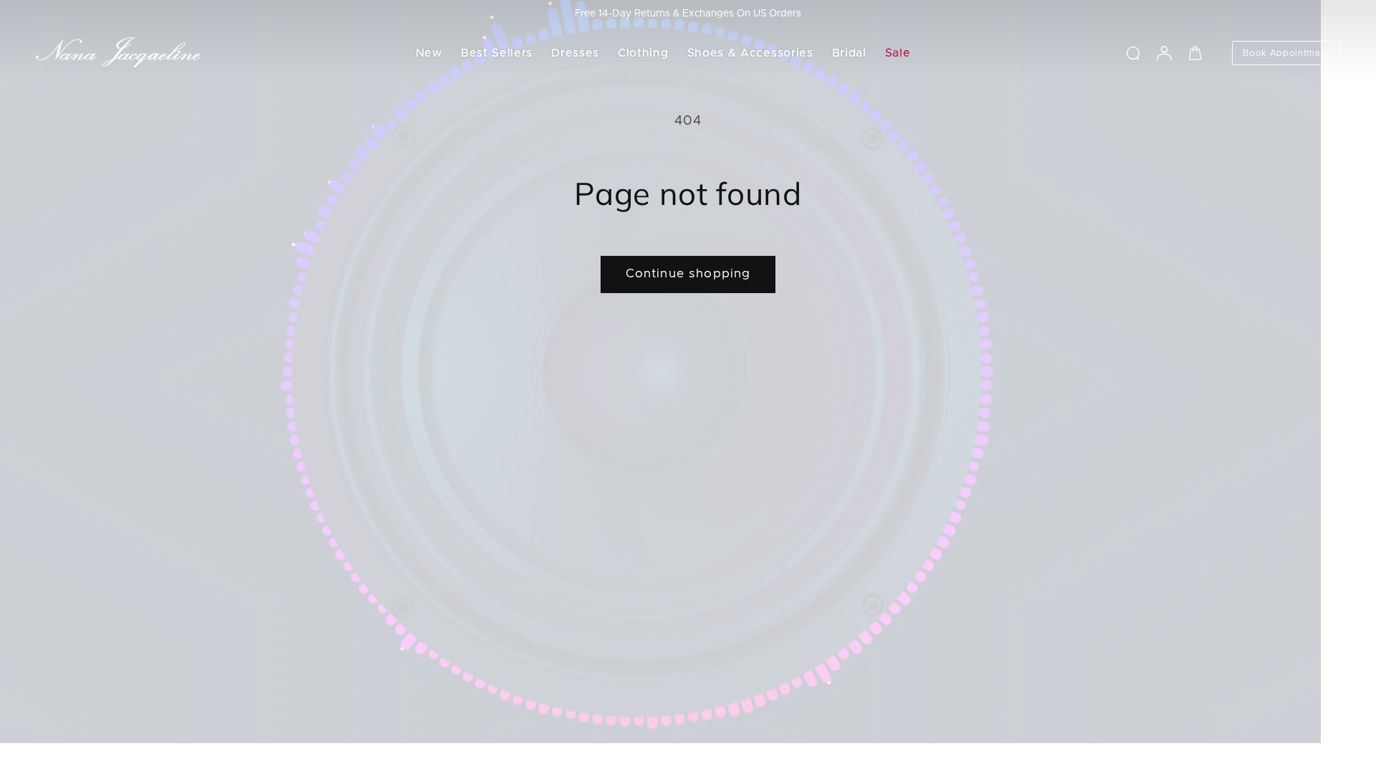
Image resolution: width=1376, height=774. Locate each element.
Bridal (849, 53)
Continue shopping (688, 273)
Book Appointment (1286, 53)
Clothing (643, 53)
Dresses (575, 53)
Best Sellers (496, 53)
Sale (898, 53)
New (429, 53)
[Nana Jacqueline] (118, 53)
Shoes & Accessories (750, 53)
